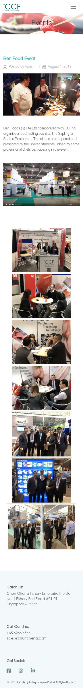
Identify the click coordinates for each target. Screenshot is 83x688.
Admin (30, 67)
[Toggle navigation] (73, 6)
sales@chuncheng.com (26, 638)
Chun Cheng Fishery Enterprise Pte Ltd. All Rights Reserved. (46, 682)
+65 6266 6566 (19, 632)
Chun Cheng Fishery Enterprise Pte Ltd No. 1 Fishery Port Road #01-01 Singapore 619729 (39, 598)
